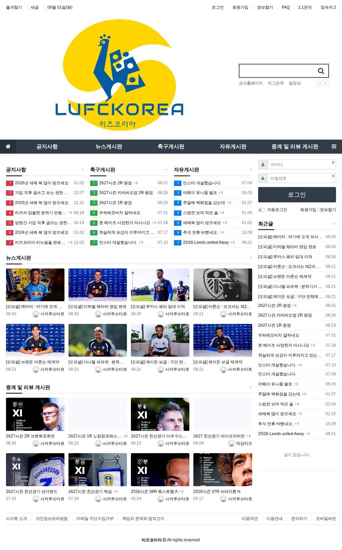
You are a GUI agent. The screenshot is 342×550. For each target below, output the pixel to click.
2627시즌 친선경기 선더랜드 (31, 491)
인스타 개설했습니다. (115, 242)
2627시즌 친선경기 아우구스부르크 (160, 436)
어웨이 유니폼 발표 (197, 192)
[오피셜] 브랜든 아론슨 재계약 (32, 362)
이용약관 (250, 518)
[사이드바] (334, 147)
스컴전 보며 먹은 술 (197, 212)
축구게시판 (102, 170)
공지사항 (16, 170)
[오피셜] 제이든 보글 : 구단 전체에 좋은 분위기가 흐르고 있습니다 (160, 362)
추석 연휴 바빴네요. (197, 232)
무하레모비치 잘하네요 (116, 212)
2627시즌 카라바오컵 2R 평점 (123, 192)
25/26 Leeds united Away (203, 242)
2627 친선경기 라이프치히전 (219, 436)
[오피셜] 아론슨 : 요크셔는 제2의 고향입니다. (222, 306)
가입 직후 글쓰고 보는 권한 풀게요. (40, 192)
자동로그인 (277, 209)
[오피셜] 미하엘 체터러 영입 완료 (97, 306)
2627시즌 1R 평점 (112, 202)
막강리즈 (243, 443)
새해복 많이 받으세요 (199, 222)
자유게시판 (186, 170)
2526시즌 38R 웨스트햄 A (154, 491)
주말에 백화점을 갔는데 (201, 202)
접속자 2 (328, 7)
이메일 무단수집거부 (95, 518)
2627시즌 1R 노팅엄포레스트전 (95, 436)
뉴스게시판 (18, 258)
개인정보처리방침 (52, 518)
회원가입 (240, 7)
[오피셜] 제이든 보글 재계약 (217, 362)
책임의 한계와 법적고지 (143, 518)
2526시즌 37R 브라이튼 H (216, 491)
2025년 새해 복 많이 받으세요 (38, 202)
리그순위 (276, 83)
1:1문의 (305, 7)
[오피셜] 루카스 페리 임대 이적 (158, 306)
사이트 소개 (16, 518)
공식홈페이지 (251, 83)
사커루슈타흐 (51, 314)
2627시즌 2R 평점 (112, 183)
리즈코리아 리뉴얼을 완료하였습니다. (37, 242)
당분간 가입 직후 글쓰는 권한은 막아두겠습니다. (40, 222)
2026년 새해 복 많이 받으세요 (38, 183)
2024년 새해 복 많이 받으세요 (38, 232)
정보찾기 (265, 7)
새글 (35, 7)
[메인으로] (8, 147)
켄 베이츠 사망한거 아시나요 (121, 222)
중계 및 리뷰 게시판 (28, 387)
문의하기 (299, 518)
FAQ (286, 7)
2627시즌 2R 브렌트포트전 (30, 436)
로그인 (218, 7)
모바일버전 (326, 518)
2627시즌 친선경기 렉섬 (90, 491)
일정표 (295, 83)
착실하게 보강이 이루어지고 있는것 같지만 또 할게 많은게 (124, 232)
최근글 (265, 224)
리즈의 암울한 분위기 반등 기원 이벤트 (37, 212)
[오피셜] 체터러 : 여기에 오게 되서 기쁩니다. (35, 306)
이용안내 (275, 518)
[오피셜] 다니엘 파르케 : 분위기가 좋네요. (97, 362)
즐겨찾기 (14, 7)
